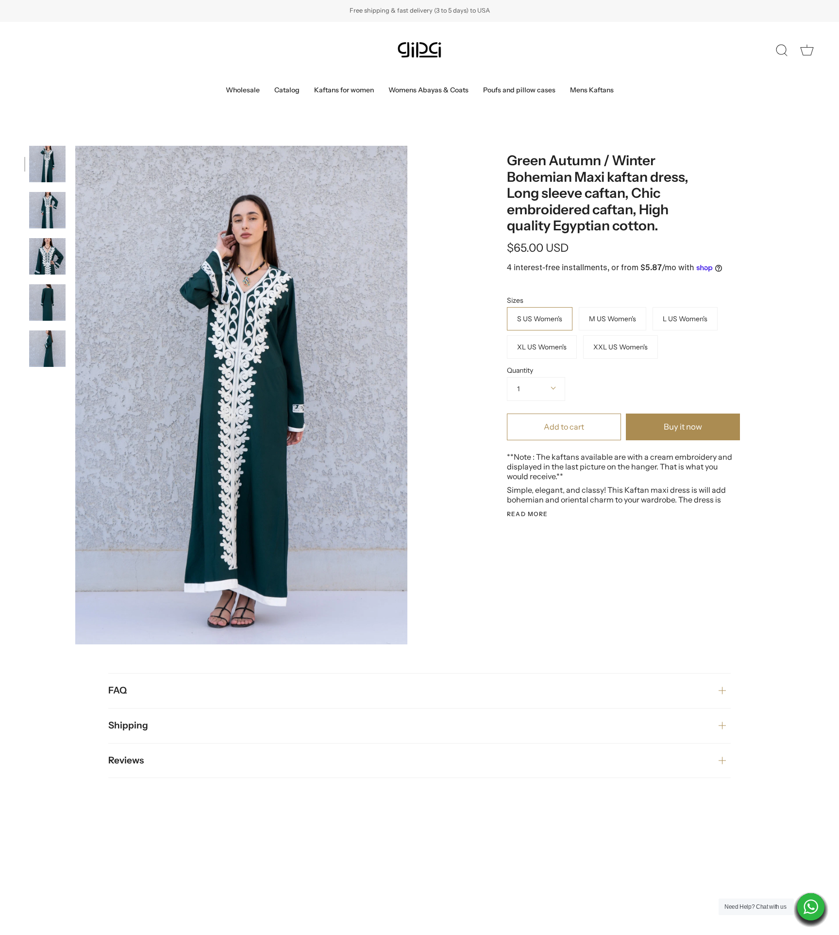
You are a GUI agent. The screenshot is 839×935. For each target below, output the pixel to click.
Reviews (126, 760)
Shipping (128, 725)
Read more (527, 514)
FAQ (117, 690)
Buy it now (683, 427)
